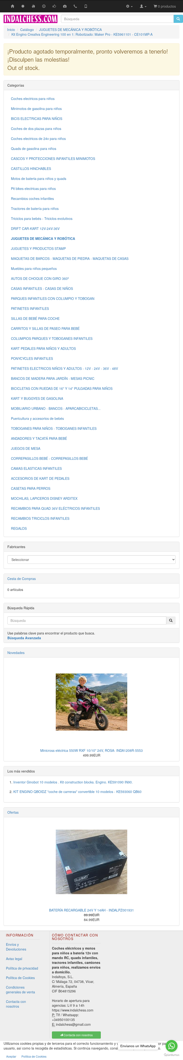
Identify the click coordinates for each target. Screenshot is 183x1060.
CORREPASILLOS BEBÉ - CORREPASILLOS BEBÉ (49, 458)
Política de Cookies (20, 977)
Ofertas (13, 812)
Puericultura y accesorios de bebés (37, 418)
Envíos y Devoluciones (16, 946)
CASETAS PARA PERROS (30, 488)
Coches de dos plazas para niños (36, 128)
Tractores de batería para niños (35, 208)
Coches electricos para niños (33, 98)
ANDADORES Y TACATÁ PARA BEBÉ (39, 438)
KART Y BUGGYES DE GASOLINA (37, 398)
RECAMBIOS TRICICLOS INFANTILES (40, 518)
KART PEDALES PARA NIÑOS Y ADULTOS (43, 348)
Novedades (16, 652)
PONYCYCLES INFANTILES (32, 358)
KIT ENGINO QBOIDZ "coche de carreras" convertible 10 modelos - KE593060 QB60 (77, 791)
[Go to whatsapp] (172, 1046)
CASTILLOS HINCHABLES (31, 168)
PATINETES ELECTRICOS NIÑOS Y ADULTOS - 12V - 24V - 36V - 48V (64, 368)
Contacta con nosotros (16, 1004)
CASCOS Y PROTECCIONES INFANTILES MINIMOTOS (53, 158)
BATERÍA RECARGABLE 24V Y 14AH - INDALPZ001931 (91, 910)
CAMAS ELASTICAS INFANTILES (36, 468)
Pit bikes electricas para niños (33, 188)
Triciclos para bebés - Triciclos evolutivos (41, 218)
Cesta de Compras (21, 578)
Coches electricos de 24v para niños (38, 138)
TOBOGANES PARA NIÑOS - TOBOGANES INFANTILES (54, 428)
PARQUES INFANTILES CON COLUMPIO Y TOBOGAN (52, 298)
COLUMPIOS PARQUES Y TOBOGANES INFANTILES (51, 338)
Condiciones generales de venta (20, 989)
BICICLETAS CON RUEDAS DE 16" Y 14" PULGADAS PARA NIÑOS (61, 388)
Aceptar (11, 1056)
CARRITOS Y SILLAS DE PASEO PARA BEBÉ (45, 328)
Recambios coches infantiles (32, 198)
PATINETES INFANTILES (30, 308)
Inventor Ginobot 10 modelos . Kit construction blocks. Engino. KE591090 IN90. (73, 782)
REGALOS (19, 528)
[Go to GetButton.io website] (171, 1055)
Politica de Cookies (33, 1056)
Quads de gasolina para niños (33, 148)
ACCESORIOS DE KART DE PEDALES (40, 478)
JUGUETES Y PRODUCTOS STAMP (38, 248)
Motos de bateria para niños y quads (38, 178)
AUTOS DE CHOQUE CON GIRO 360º (40, 278)
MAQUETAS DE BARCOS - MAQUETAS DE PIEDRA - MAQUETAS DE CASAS (69, 258)
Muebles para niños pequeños (34, 268)
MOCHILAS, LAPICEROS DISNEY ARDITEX (44, 498)
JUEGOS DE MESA (25, 448)
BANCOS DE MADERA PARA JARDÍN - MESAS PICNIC (52, 378)
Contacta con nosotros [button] (78, 1035)
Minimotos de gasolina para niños (36, 108)
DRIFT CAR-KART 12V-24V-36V (35, 228)
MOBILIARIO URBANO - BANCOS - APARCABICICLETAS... (56, 408)
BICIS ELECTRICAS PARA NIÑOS (36, 118)
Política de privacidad (22, 968)
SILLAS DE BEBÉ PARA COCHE (35, 318)
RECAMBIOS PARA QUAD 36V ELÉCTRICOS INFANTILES (55, 508)
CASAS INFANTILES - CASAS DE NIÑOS (42, 288)
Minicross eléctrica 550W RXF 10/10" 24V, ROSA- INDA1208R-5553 (91, 750)
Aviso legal (14, 958)
